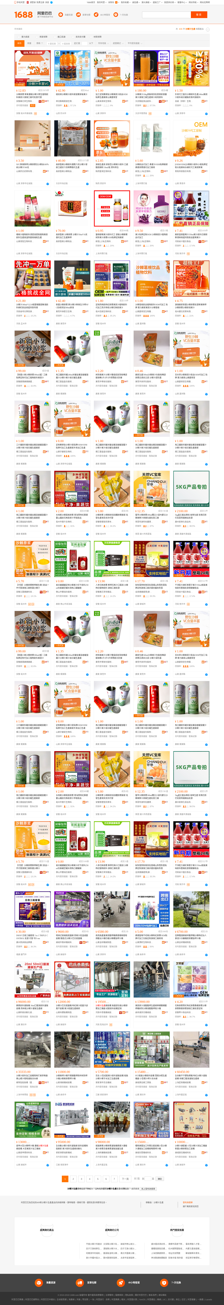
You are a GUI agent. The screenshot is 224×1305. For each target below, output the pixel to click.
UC (164, 1299)
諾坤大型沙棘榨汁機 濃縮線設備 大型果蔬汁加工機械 (32, 1147)
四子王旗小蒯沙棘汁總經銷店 (133, 1249)
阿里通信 (151, 1299)
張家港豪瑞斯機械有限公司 (65, 1153)
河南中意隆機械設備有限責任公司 (105, 1012)
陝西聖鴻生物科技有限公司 (105, 171)
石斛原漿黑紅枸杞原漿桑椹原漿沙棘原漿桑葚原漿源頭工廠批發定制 (190, 1007)
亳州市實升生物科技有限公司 (65, 522)
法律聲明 (109, 1295)
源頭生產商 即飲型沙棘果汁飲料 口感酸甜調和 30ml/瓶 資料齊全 (112, 166)
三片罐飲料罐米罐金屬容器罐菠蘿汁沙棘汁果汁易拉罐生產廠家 (32, 446)
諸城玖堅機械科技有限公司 (144, 1153)
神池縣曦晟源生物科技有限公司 (65, 101)
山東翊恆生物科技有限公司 (25, 241)
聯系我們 (153, 1295)
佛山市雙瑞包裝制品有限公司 (65, 592)
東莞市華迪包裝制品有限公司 (105, 382)
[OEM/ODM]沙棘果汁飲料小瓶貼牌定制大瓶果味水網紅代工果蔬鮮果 (191, 166)
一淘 (92, 1299)
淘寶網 (71, 1299)
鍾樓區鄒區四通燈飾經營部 (163, 1249)
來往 (178, 1299)
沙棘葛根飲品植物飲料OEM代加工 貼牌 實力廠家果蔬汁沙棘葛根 (151, 306)
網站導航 (162, 1295)
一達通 (200, 1299)
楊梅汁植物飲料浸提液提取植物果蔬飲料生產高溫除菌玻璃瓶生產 (32, 236)
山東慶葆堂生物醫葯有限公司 (144, 311)
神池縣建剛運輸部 (159, 1258)
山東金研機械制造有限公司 (105, 942)
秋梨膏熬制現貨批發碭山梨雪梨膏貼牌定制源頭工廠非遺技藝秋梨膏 (151, 586)
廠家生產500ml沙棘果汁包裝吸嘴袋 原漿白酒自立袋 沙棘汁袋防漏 (150, 376)
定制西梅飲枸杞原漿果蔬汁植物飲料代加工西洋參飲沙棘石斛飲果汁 (111, 306)
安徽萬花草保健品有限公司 (105, 592)
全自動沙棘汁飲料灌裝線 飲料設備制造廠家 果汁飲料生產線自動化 (72, 1147)
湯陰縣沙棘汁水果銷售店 (114, 1249)
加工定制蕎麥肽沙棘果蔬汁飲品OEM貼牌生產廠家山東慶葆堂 (112, 95)
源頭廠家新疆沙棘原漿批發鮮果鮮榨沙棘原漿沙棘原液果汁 (190, 306)
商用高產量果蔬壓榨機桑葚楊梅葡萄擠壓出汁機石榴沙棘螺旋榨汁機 (111, 937)
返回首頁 (135, 1189)
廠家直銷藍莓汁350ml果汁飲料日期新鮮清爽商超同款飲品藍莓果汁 (191, 236)
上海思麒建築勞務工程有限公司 (165, 1253)
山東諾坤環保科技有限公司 (25, 1153)
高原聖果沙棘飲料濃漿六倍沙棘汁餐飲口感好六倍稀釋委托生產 (71, 166)
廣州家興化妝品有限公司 (184, 522)
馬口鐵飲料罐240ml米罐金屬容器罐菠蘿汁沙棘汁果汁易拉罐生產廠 (72, 376)
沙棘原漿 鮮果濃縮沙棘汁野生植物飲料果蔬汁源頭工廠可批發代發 (32, 95)
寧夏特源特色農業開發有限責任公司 (144, 522)
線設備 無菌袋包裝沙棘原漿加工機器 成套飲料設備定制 (112, 1007)
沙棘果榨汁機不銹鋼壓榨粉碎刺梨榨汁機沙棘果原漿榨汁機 (71, 1077)
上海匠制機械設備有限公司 (184, 1082)
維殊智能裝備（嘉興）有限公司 (25, 1082)
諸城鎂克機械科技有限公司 (184, 1153)
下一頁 (125, 1179)
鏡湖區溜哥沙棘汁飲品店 (114, 1253)
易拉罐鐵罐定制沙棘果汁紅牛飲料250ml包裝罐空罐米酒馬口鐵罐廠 (72, 586)
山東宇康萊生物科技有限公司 (65, 452)
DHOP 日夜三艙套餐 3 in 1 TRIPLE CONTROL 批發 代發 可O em (32, 937)
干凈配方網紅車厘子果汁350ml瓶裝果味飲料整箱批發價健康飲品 (191, 586)
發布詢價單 (188, 1202)
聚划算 (85, 1299)
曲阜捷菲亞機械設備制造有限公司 (144, 1012)
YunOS (142, 1299)
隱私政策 (129, 1295)
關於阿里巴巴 (141, 1295)
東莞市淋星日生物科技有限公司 (65, 311)
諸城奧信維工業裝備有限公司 (144, 1082)
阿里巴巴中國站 (48, 1299)
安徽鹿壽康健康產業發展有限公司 (25, 382)
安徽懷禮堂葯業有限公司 (105, 522)
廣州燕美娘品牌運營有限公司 (25, 942)
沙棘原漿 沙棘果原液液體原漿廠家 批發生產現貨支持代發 (112, 516)
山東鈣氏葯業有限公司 (25, 171)
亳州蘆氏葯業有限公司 (184, 311)
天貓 (78, 1299)
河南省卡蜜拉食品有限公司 (184, 241)
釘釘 (184, 1299)
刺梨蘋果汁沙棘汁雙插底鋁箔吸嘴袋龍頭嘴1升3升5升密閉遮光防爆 (111, 376)
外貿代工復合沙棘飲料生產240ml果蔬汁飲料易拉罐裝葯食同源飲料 (191, 95)
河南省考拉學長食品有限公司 (25, 311)
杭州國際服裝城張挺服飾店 (180, 1249)
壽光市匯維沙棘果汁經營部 (132, 1253)
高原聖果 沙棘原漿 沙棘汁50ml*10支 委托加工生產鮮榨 (71, 236)
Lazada (208, 1299)
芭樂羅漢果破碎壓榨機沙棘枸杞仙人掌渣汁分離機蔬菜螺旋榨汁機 (190, 937)
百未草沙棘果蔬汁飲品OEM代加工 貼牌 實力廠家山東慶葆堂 (191, 376)
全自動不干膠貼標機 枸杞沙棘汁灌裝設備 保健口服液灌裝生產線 (191, 1077)
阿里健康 (191, 1299)
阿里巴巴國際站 (32, 1299)
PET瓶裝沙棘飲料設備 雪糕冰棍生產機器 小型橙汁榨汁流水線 (151, 1077)
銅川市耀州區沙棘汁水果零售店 (100, 1258)
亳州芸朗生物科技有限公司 (105, 311)
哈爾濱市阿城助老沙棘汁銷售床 (100, 1253)
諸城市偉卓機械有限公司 (65, 942)
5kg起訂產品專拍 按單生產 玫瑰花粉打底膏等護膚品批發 (190, 516)
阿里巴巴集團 (17, 1299)
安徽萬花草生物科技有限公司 (25, 101)
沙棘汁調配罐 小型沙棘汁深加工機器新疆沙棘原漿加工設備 (191, 1147)
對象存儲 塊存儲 (175, 1258)
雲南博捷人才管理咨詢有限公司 (199, 1244)
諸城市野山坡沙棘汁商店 (131, 1244)
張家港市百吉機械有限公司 (105, 1082)
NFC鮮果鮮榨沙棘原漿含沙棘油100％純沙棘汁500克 (32, 166)
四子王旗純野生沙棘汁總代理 (99, 1249)
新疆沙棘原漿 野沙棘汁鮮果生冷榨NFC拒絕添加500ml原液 (72, 306)
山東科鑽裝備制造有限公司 (65, 1012)
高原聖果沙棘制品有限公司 (65, 171)
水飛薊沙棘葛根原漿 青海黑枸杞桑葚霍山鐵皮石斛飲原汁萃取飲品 (72, 516)
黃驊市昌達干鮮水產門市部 (180, 1244)
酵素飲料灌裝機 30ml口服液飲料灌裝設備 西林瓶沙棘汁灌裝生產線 (32, 1007)
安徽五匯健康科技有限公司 (25, 592)
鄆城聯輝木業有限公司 (195, 1253)
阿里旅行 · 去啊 (103, 1299)
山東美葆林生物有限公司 (105, 101)
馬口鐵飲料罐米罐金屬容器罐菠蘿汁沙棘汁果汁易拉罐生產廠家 (111, 446)
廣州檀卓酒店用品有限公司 (163, 1244)
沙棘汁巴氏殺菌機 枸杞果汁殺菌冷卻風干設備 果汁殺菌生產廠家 (72, 1007)
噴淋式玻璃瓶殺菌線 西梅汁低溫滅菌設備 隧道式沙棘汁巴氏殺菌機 (72, 937)
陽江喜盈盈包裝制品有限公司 (65, 382)
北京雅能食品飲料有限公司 (144, 101)
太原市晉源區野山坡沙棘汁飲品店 (135, 1258)
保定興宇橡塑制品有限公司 (197, 1258)
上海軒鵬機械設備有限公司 (105, 1153)
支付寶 (171, 1299)
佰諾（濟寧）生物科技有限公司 (184, 101)
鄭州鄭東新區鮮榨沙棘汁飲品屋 (117, 1258)
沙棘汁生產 (158, 1202)
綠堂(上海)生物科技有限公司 (144, 171)
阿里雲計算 (132, 1299)
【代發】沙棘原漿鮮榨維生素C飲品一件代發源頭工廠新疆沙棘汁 (32, 586)
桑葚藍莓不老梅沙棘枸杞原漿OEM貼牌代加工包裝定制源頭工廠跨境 (151, 937)
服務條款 (119, 1295)
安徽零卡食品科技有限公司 (184, 1012)
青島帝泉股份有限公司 (184, 171)
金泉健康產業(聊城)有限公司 (144, 592)
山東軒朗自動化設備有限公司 (25, 1012)
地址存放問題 (174, 1253)
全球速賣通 (62, 1299)
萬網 (159, 1299)
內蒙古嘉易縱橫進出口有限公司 (199, 1249)
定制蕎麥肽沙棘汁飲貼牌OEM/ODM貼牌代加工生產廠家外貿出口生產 (71, 446)
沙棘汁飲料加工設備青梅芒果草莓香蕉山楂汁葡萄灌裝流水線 (32, 1077)
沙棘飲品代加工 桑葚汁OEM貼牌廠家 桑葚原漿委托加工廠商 (151, 166)
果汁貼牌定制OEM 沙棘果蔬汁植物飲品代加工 (151, 236)
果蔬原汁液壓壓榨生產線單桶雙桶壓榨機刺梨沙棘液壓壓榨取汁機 (151, 1007)
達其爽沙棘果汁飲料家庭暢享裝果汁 (71, 94)
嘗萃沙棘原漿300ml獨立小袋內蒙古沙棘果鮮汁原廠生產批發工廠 (151, 516)
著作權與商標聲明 (95, 1295)
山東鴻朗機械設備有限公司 (65, 1082)
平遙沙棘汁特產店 (94, 1244)
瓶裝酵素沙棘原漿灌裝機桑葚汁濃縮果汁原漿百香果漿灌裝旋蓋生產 (111, 1147)
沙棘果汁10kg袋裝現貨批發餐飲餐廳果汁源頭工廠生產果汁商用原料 (151, 95)
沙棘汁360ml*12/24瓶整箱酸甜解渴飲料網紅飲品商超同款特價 (32, 306)
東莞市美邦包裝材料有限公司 (144, 382)
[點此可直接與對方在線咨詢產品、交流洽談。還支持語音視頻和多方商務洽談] (47, 113)
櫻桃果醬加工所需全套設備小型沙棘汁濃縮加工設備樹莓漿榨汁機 (151, 1147)
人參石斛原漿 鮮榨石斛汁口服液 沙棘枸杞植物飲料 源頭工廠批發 (112, 586)
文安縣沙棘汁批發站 (112, 1244)
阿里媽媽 (115, 1299)
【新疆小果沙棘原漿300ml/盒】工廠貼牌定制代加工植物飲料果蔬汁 (31, 376)
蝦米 (123, 1299)
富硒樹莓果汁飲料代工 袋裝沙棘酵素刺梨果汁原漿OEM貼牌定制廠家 (112, 236)
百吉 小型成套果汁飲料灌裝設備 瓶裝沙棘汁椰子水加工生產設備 (112, 1077)
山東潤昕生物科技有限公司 (144, 942)
